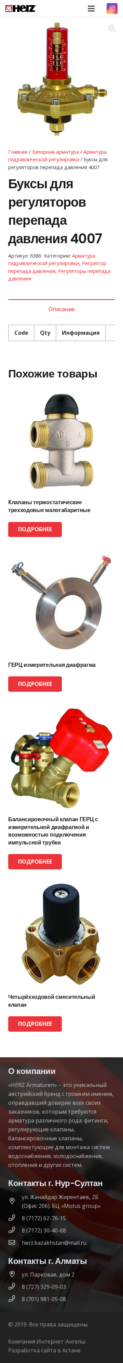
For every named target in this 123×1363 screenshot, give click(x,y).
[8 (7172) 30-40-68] (15, 1230)
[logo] (21, 8)
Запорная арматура (55, 152)
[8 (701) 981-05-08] (15, 1299)
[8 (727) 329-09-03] (15, 1286)
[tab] (61, 309)
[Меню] (91, 8)
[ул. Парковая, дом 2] (15, 1274)
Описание (62, 309)
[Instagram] (112, 8)
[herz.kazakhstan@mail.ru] (15, 1242)
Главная (17, 152)
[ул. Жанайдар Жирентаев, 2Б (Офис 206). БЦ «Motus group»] (15, 1201)
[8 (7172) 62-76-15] (15, 1218)
